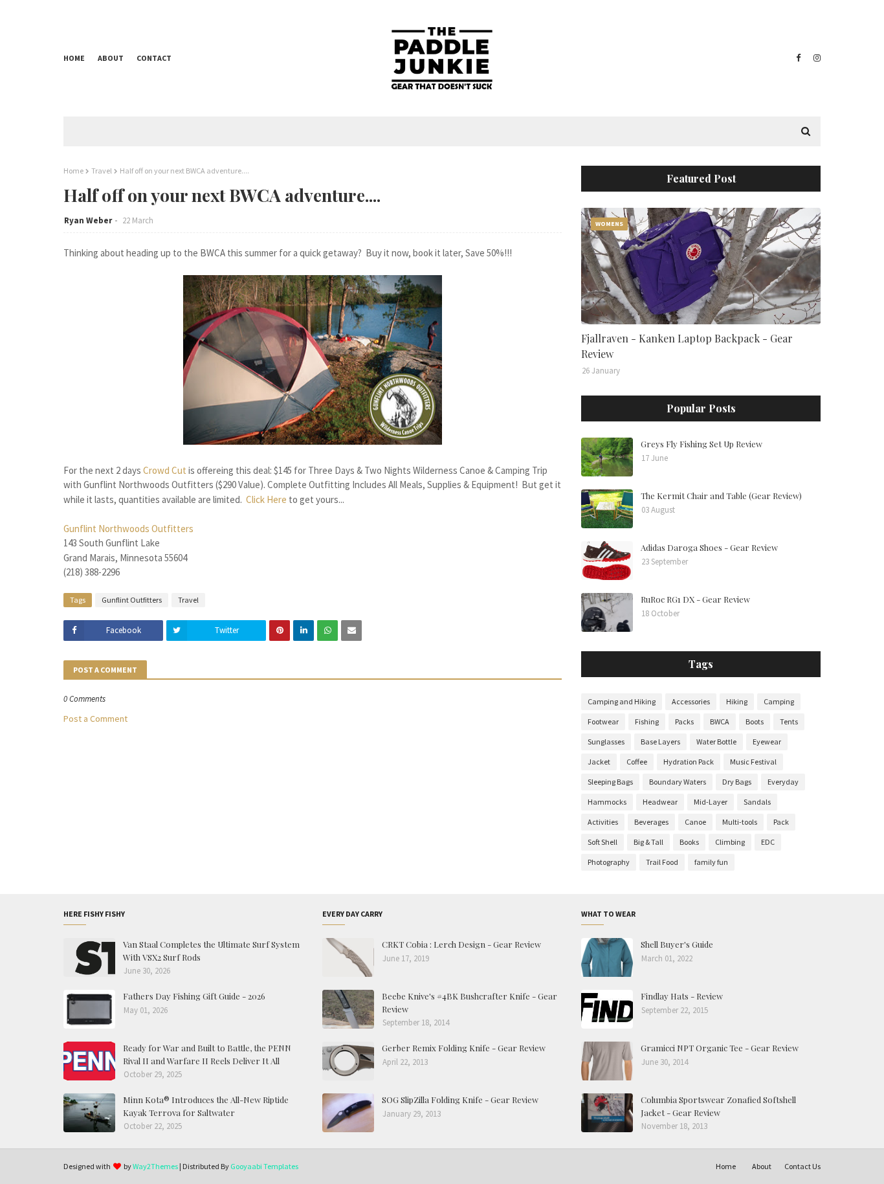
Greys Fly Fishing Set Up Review (701, 443)
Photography (609, 862)
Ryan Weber (88, 220)
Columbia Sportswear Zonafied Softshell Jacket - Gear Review (718, 1106)
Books (689, 842)
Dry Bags (736, 782)
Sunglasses (606, 741)
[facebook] (798, 58)
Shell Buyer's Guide (677, 944)
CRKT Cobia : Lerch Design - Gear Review (461, 944)
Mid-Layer (710, 802)
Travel (101, 170)
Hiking (736, 701)
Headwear (660, 802)
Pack (781, 822)
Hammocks (607, 802)
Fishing (647, 721)
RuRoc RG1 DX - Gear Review (695, 599)
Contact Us (802, 1166)
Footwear (603, 721)
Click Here (266, 499)
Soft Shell (602, 842)
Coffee (636, 761)
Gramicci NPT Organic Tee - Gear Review (720, 1047)
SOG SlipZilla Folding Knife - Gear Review (460, 1099)
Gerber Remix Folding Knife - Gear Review (464, 1047)
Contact (154, 58)
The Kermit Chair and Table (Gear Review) (721, 495)
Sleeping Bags (610, 782)
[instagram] (815, 58)
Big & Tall (648, 842)
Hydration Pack (688, 761)
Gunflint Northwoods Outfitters (128, 528)
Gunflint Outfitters (132, 600)
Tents (789, 721)
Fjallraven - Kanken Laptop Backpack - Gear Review (687, 346)
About (111, 58)
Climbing (730, 842)
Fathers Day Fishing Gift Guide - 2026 (194, 995)
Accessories (691, 701)
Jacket (599, 761)
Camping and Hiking (622, 701)
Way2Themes (155, 1166)
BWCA (719, 721)
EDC (768, 842)
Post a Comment (95, 718)
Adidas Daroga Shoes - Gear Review (709, 547)
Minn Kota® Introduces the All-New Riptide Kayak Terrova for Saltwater (206, 1106)
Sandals (757, 802)
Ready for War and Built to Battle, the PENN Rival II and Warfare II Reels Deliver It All (207, 1054)
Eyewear (767, 741)
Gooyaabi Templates (264, 1166)
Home (74, 58)
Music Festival (753, 761)
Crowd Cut (164, 470)
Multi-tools (739, 822)
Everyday (783, 782)
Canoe (695, 822)
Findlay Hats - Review (682, 995)
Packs (684, 721)
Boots (755, 721)
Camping (779, 701)
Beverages (651, 822)
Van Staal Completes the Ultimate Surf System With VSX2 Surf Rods (211, 951)
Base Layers (660, 741)
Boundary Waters (677, 782)
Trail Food (662, 862)
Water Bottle (716, 741)
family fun (711, 862)
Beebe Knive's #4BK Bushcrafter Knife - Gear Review (469, 1002)
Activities (603, 822)
